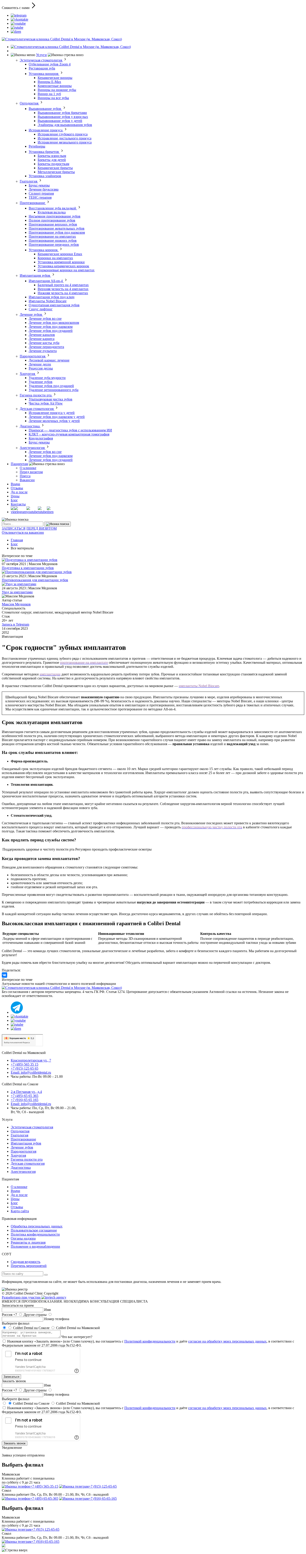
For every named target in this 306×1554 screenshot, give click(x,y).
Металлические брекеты (56, 172)
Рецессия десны (41, 368)
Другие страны (35, 1315)
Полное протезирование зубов (52, 220)
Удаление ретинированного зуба (53, 390)
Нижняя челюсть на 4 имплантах (63, 293)
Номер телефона (56, 1319)
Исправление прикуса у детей (52, 413)
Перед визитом (31, 472)
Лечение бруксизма (43, 189)
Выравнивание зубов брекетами (62, 113)
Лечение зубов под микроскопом (54, 322)
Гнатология (29, 181)
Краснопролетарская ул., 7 (31, 1060)
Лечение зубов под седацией (51, 331)
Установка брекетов (44, 152)
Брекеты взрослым (52, 156)
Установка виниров (44, 74)
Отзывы (17, 488)
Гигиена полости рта (36, 395)
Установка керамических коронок (63, 266)
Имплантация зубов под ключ (51, 297)
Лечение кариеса (41, 339)
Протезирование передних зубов (54, 244)
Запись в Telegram (15, 624)
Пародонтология (33, 356)
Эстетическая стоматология (41, 60)
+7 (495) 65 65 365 (24, 1096)
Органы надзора (23, 1238)
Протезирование (33, 203)
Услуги (41, 55)
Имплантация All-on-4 (46, 281)
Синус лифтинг (41, 309)
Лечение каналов (42, 335)
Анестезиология (32, 448)
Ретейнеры (37, 146)
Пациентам (19, 464)
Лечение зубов (31, 314)
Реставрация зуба (42, 68)
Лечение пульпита (43, 351)
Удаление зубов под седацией (51, 386)
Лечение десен (40, 364)
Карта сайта (20, 1211)
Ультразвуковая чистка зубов (50, 399)
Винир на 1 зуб (49, 94)
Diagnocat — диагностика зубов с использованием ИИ (70, 430)
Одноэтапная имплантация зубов (54, 305)
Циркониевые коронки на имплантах (66, 270)
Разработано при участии (21, 1297)
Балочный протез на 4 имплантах (63, 285)
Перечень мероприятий (29, 1266)
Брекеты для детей (52, 160)
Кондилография (41, 438)
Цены (15, 496)
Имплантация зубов (35, 275)
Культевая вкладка (52, 212)
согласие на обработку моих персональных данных (227, 1341)
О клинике (28, 468)
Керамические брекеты (55, 168)
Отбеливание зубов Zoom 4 (50, 64)
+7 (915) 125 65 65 (24, 1068)
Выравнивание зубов (45, 109)
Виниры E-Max (49, 82)
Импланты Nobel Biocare (48, 301)
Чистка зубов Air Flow (46, 403)
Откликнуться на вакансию (23, 532)
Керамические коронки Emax (60, 254)
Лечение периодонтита (46, 347)
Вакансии (27, 480)
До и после (19, 492)
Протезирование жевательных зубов (56, 228)
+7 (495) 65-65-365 (44, 1498)
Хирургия (28, 374)
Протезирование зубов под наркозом (57, 232)
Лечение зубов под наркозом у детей (57, 417)
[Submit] (57, 524)
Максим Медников (16, 604)
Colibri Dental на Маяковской (78, 1328)
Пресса (25, 476)
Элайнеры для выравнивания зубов (65, 125)
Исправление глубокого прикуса (63, 134)
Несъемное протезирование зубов (54, 216)
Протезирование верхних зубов (53, 224)
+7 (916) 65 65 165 (24, 1100)
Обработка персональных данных (36, 1226)
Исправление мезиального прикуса (65, 142)
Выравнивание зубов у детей (60, 121)
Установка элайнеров (45, 176)
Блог (14, 500)
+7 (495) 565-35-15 (44, 1486)
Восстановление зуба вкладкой (53, 208)
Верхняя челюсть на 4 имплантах (63, 289)
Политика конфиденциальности (35, 1234)
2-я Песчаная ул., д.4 (26, 1092)
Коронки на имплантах (55, 258)
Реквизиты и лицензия (28, 1242)
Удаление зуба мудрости (47, 378)
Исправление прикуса (46, 130)
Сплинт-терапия (41, 193)
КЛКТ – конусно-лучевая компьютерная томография (69, 434)
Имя (47, 1310)
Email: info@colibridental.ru (31, 1072)
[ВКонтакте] (4, 975)
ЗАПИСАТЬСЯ (14, 528)
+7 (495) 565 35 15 (24, 1064)
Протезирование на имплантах (52, 236)
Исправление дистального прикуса (64, 138)
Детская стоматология (37, 409)
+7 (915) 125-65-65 (103, 1486)
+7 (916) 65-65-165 (103, 1498)
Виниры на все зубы (53, 98)
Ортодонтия (29, 103)
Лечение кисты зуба (44, 343)
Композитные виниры (55, 86)
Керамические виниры (55, 78)
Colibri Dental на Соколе (31, 1328)
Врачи (15, 484)
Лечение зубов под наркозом (51, 327)
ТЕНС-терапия (40, 197)
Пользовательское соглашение (34, 1230)
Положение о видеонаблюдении (35, 1246)
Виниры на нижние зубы (57, 90)
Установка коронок (44, 250)
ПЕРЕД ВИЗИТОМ (41, 528)
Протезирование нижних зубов (53, 240)
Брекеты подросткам (53, 164)
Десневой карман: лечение (49, 360)
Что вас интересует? (76, 1337)
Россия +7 (9, 1315)
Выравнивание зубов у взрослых (63, 117)
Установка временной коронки (61, 262)
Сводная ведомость (25, 1262)
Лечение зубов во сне (45, 318)
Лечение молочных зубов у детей (54, 421)
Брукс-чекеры (39, 185)
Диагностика (30, 426)
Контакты (18, 504)
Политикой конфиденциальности (149, 1341)
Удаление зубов (40, 382)
